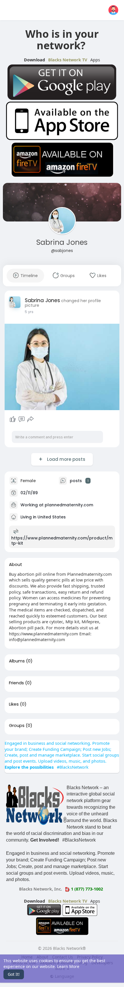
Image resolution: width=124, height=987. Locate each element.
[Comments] (21, 419)
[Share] (30, 419)
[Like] (13, 419)
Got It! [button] (14, 974)
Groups (17, 725)
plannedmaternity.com (69, 504)
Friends (16, 683)
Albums (17, 661)
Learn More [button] (68, 966)
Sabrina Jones (62, 242)
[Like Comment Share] (21, 419)
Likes (14, 704)
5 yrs (29, 312)
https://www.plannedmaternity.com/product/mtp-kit (61, 540)
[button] (113, 10)
